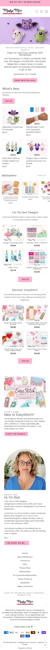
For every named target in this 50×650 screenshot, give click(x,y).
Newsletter (25, 583)
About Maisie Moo (25, 557)
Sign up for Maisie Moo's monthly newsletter (24, 594)
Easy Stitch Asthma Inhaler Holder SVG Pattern (11, 161)
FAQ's (25, 564)
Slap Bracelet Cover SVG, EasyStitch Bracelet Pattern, (35, 130)
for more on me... (16, 543)
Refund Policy (25, 571)
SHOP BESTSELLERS (25, 80)
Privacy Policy (25, 568)
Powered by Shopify (25, 648)
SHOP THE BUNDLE (16, 434)
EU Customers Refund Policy (25, 575)
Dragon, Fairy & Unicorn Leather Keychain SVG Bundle (36, 161)
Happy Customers (25, 586)
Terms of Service (25, 579)
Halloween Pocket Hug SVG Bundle (12, 128)
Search (25, 553)
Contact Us (25, 560)
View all (8, 101)
